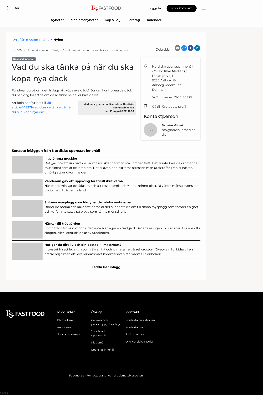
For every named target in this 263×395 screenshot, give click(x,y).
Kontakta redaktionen (140, 320)
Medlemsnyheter (84, 20)
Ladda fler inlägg (106, 267)
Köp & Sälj (113, 20)
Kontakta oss (134, 327)
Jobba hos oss (135, 334)
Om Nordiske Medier (139, 341)
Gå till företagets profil (169, 106)
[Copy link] (184, 48)
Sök (17, 8)
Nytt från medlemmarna (30, 39)
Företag (133, 20)
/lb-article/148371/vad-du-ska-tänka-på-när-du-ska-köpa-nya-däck (42, 107)
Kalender (154, 20)
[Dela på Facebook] (190, 48)
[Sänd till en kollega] (177, 48)
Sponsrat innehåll (103, 349)
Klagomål (97, 342)
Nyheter (57, 20)
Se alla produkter (68, 334)
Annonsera (64, 327)
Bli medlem (65, 320)
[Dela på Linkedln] (197, 48)
